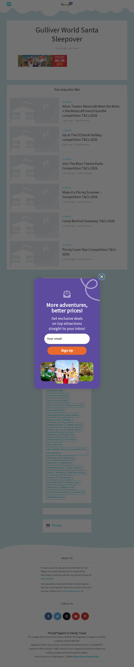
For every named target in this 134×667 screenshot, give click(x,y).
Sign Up (67, 350)
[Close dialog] (102, 277)
